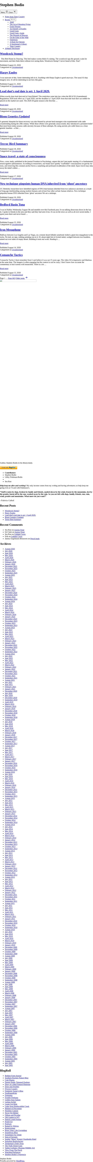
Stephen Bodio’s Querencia (15, 1154)
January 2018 (10, 735)
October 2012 (10, 873)
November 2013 (11, 844)
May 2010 (9, 936)
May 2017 (9, 752)
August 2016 (10, 772)
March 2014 (9, 836)
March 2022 (9, 665)
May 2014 (9, 831)
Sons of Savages (11, 1137)
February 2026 (10, 562)
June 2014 (9, 829)
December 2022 (11, 645)
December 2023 (11, 619)
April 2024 (9, 610)
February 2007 (10, 1022)
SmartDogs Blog (11, 1133)
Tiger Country (15, 46)
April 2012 (9, 886)
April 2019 (9, 702)
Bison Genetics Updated (15, 116)
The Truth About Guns (13, 1146)
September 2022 (11, 652)
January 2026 (10, 564)
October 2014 (10, 820)
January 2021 (10, 689)
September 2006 (11, 1033)
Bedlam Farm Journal (13, 1076)
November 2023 (11, 621)
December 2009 (11, 947)
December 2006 (11, 1026)
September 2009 (11, 954)
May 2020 (9, 695)
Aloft (12, 22)
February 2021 (10, 687)
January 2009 (10, 971)
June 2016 (9, 776)
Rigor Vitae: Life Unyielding (16, 1130)
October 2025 (10, 571)
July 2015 (8, 801)
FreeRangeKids (11, 1093)
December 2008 (11, 973)
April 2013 (9, 860)
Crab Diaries (10, 1080)
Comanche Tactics (11, 254)
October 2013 (10, 846)
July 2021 (8, 682)
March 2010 (9, 941)
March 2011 (9, 914)
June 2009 (9, 960)
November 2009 (11, 949)
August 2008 (10, 982)
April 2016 (9, 781)
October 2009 (10, 952)
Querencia (14, 40)
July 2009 (8, 958)
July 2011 (8, 906)
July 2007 (8, 1011)
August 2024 (10, 601)
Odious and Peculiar (12, 1115)
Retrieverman (10, 1128)
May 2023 (9, 634)
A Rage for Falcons (17, 42)
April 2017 (9, 755)
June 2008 (9, 987)
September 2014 (11, 822)
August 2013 (10, 851)
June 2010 (9, 934)
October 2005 (10, 1057)
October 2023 (10, 623)
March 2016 (9, 783)
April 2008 (9, 991)
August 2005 (10, 1061)
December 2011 (11, 895)
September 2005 (11, 1059)
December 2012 (11, 868)
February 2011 (10, 917)
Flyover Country (11, 1089)
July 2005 (8, 1063)
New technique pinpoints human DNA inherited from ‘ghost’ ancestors (43, 183)
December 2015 (11, 790)
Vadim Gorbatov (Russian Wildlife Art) (20, 1148)
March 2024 (9, 612)
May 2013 (9, 857)
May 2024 (9, 608)
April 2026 (9, 558)
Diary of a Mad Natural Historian (17, 1084)
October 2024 (10, 597)
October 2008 (10, 978)
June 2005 (9, 1065)
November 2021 (11, 674)
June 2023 (9, 632)
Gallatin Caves (20, 534)
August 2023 (10, 628)
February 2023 (10, 641)
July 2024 (8, 604)
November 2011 (11, 897)
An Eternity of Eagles (18, 29)
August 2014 (10, 825)
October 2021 (10, 676)
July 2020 (8, 693)
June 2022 (9, 658)
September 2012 (11, 875)
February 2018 (10, 733)
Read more (4, 105)
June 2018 (9, 724)
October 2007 (10, 1004)
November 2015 (11, 792)
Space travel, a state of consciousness (23, 156)
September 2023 (11, 625)
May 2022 (9, 660)
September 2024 (11, 599)
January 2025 (10, 590)
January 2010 (10, 945)
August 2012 (10, 877)
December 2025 (11, 566)
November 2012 (11, 871)
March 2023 (9, 639)
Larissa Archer (10, 1102)
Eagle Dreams (15, 27)
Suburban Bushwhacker (14, 1141)
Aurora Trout (19, 530)
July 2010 (8, 932)
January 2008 (10, 998)
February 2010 (10, 943)
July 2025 (8, 577)
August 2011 (10, 903)
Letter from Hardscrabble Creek (17, 1106)
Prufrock (8, 1124)
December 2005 (11, 1052)
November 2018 (11, 713)
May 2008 (9, 989)
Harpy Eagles (8, 72)
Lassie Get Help (11, 1104)
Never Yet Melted (11, 1113)
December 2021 (11, 671)
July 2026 (8, 551)
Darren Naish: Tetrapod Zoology (17, 1082)
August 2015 (10, 798)
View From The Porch (13, 1150)
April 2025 (9, 584)
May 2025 (9, 582)
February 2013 (10, 864)
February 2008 (10, 995)
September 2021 (11, 678)
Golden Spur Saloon (12, 1100)
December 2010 (11, 921)
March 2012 (9, 888)
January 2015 (10, 814)
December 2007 (11, 1000)
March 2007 (9, 1019)
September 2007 (11, 1006)
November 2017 (11, 739)
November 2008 (11, 976)
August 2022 (10, 654)
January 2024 (10, 617)
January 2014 (10, 840)
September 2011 (11, 901)
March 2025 (9, 586)
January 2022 (10, 669)
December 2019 (11, 698)
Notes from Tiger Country (15, 17)
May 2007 (9, 1015)
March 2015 (9, 809)
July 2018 (8, 722)
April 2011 (9, 912)
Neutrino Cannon (11, 1111)
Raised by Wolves (12, 1126)
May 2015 (9, 805)
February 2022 (10, 667)
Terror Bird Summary (14, 143)
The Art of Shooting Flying (20, 24)
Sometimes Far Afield (13, 1135)
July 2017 (8, 748)
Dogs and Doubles (12, 1087)
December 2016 (11, 763)
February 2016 (10, 785)
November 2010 (11, 923)
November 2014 (11, 818)
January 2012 (10, 892)
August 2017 (10, 746)
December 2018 (11, 711)
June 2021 (9, 685)
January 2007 (10, 1024)
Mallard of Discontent (13, 1109)
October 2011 (10, 899)
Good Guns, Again (17, 33)
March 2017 (9, 757)
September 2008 (11, 980)
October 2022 (10, 649)
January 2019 (10, 709)
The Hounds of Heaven (19, 35)
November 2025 (11, 569)
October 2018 (10, 715)
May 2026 (9, 555)
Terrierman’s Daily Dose (14, 1144)
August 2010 (10, 930)
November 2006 (11, 1028)
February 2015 (10, 811)
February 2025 (10, 588)
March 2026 (9, 560)
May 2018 (9, 726)
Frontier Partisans (11, 1098)
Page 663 (11, 278)
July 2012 (8, 879)
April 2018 (9, 728)
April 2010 (9, 938)
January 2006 (10, 1050)
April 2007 (9, 1017)
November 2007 (11, 1002)
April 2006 (9, 1043)
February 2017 (10, 759)
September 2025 (11, 573)
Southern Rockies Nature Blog (16, 1078)
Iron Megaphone (10, 229)
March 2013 (9, 862)
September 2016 (11, 770)
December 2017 (11, 737)
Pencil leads (34, 539)
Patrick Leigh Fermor (13, 1119)
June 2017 (9, 750)
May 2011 (9, 910)
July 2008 (8, 984)
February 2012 (10, 890)
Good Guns (14, 31)
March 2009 (9, 967)
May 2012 (9, 884)
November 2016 (11, 765)
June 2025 (9, 579)
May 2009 (9, 962)
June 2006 (9, 1039)
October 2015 (10, 794)
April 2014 (9, 833)
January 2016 (10, 787)
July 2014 (8, 827)
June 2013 (9, 855)
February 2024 (10, 614)
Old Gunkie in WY (12, 1117)
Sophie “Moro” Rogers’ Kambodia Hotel (20, 1139)
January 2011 (10, 919)
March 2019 (9, 704)
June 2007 (9, 1013)
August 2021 (10, 680)
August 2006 (10, 1035)
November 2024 (11, 595)
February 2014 (10, 838)
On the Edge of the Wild (19, 37)
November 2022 (11, 647)
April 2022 (9, 663)
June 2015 (9, 803)
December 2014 (11, 816)
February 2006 (10, 1048)
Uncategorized (17, 67)
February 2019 (10, 706)
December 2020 (11, 691)
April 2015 (9, 807)
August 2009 (10, 956)
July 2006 (8, 1037)
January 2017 (10, 761)
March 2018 (9, 730)
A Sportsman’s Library (18, 44)
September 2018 (11, 717)
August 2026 (10, 549)
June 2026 (9, 553)
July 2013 (8, 853)
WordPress (20, 1161)
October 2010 (10, 925)
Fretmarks (8, 1095)
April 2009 (9, 965)
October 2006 (10, 1030)
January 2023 (10, 643)
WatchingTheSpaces (12, 1152)
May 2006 (9, 1041)
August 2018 (10, 720)
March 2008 (9, 993)
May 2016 (9, 779)
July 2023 (8, 630)
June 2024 (9, 606)
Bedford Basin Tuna (12, 204)
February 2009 (10, 969)
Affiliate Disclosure (12, 48)
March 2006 (9, 1046)
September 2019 (11, 700)
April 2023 (9, 636)
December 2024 (11, 593)
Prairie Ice (9, 1122)
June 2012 (9, 881)
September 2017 (11, 744)
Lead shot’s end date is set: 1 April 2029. (25, 91)
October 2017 (10, 741)
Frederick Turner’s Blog (14, 1091)
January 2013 (10, 866)
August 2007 (10, 1008)
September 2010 (11, 927)
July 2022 (8, 656)
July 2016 (8, 774)
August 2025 (10, 575)
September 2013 (11, 849)
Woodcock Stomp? (11, 53)
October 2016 (10, 768)
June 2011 (9, 908)
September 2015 (11, 796)
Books (7, 20)
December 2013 (11, 842)
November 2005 (11, 1054)
